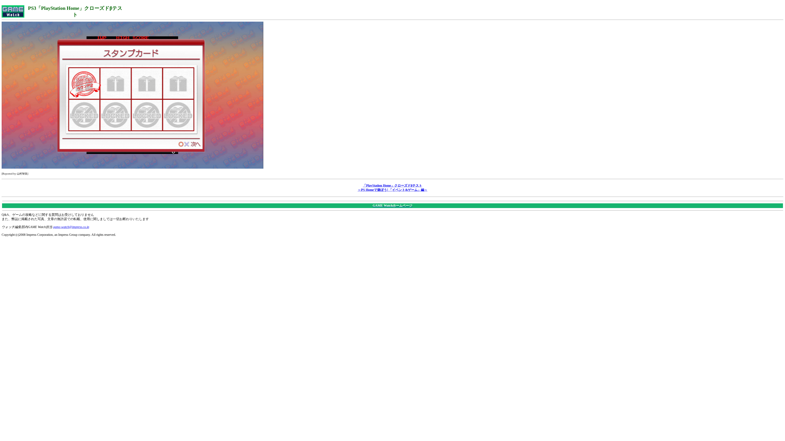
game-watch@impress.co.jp (71, 227)
